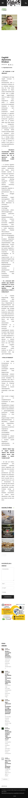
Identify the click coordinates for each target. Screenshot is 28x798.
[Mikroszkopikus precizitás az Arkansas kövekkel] (3, 759)
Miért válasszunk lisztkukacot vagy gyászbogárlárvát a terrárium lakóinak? (7, 546)
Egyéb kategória (7, 515)
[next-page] (5, 555)
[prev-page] (3, 555)
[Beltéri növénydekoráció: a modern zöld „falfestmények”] (3, 728)
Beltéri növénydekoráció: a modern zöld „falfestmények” (8, 735)
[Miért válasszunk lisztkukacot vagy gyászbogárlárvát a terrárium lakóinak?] (3, 700)
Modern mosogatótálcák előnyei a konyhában (8, 520)
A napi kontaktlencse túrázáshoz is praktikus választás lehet (8, 533)
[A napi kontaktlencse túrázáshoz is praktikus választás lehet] (3, 672)
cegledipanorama (7, 67)
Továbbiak (4, 779)
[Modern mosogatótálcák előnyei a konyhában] (3, 649)
